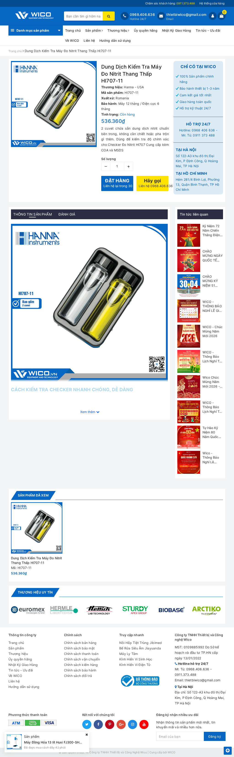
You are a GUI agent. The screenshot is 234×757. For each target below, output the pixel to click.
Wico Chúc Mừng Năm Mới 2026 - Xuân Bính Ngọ (211, 386)
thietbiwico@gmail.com (186, 14)
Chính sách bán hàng (80, 643)
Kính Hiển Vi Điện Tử (134, 665)
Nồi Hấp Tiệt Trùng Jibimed (140, 643)
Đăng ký (214, 736)
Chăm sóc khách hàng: (170, 3)
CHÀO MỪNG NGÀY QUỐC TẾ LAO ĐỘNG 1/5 (212, 260)
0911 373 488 (204, 135)
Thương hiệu (117, 30)
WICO (171, 752)
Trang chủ (73, 30)
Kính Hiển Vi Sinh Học (135, 659)
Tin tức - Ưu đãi (208, 30)
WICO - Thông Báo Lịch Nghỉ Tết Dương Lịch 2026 (212, 411)
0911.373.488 (186, 675)
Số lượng (108, 159)
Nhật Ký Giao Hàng (176, 30)
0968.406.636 (142, 14)
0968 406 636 (203, 130)
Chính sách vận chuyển (82, 659)
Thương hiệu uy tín (35, 592)
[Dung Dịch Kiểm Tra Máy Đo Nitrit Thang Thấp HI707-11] (36, 528)
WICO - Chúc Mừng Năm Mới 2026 (212, 331)
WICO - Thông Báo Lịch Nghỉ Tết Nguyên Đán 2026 (212, 361)
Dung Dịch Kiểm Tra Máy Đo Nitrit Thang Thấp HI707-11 (36, 560)
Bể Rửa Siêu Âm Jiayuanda (140, 648)
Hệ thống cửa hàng (211, 3)
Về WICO (72, 40)
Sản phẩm (93, 30)
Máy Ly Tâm (128, 654)
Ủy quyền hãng (145, 30)
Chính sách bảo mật (79, 648)
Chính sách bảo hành (80, 670)
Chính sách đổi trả (78, 676)
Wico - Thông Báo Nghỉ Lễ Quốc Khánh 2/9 (211, 462)
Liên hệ (89, 40)
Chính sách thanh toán (81, 654)
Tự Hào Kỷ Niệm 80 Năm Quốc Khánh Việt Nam (210, 437)
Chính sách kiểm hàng (81, 665)
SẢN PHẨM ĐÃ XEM (33, 495)
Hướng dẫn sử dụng (115, 40)
